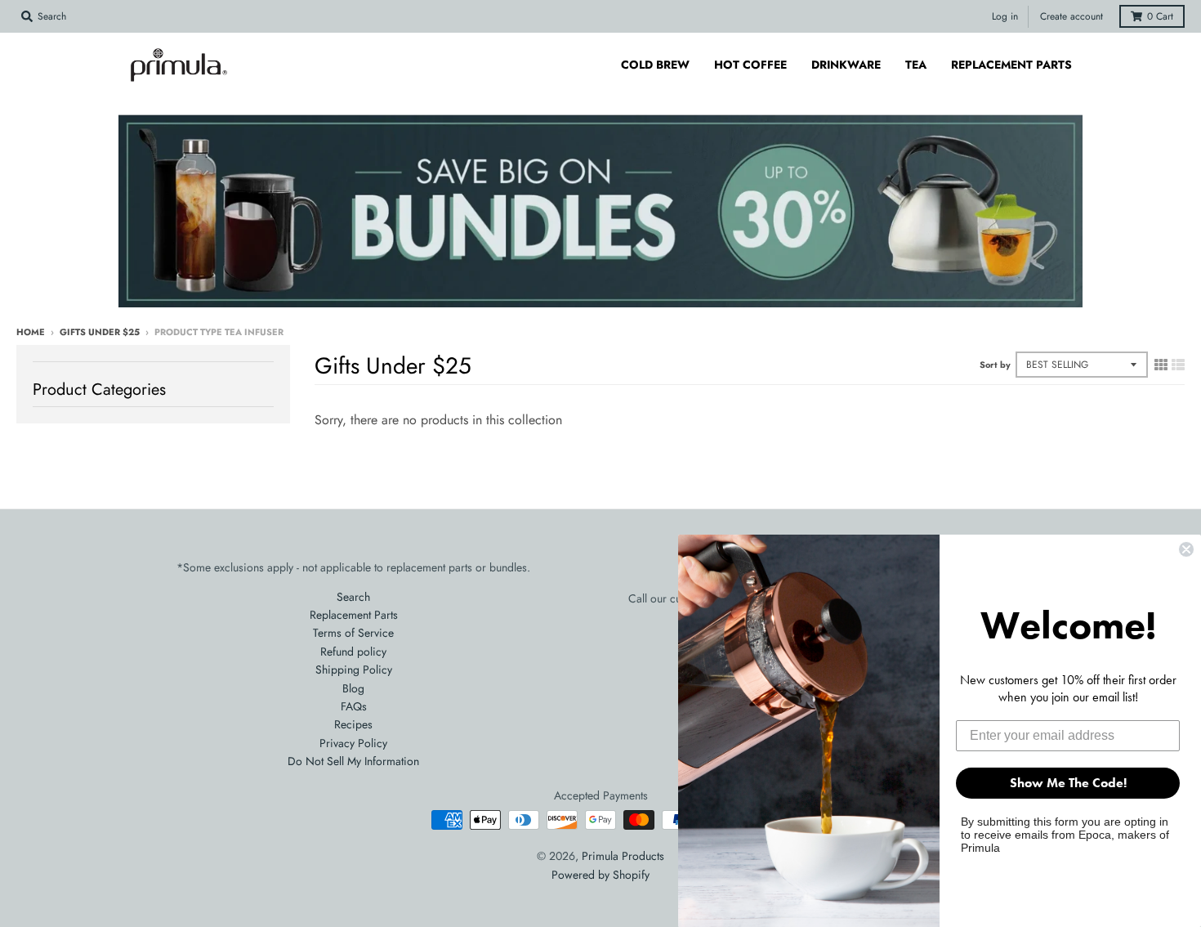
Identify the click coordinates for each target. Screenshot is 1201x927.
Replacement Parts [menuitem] (1011, 64)
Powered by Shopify (600, 875)
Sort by (995, 364)
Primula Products (623, 856)
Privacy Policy (353, 743)
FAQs (354, 706)
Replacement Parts (354, 615)
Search (353, 597)
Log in (1005, 16)
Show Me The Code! (1068, 782)
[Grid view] (1161, 364)
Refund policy (353, 651)
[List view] (1178, 364)
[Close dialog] (1186, 549)
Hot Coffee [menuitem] (750, 64)
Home (30, 331)
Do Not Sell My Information (353, 761)
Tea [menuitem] (915, 64)
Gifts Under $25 (100, 331)
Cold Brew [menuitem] (655, 64)
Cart (1160, 16)
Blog (353, 688)
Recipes (353, 724)
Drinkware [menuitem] (846, 64)
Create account (1071, 16)
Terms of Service (353, 633)
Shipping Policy (353, 669)
